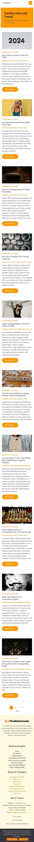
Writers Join (17, 779)
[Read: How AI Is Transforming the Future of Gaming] (17, 174)
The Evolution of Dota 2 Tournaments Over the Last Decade (16, 531)
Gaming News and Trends (10, 52)
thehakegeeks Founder (17, 777)
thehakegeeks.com (20, 803)
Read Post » (10, 88)
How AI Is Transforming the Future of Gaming (16, 190)
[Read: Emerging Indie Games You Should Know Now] (17, 107)
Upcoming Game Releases (17, 765)
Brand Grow (17, 782)
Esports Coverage (17, 763)
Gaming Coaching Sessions (17, 791)
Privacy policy (23, 839)
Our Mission (17, 753)
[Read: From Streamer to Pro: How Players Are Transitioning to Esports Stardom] (17, 443)
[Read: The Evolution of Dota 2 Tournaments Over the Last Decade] (17, 515)
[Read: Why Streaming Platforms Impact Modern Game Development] (17, 378)
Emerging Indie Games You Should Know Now (16, 123)
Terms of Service (17, 820)
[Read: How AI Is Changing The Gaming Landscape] (17, 242)
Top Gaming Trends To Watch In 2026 (15, 56)
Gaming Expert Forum (17, 789)
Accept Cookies (12, 839)
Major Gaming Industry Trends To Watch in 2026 (16, 325)
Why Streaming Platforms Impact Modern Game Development (15, 394)
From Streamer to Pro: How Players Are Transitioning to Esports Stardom (16, 460)
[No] (32, 835)
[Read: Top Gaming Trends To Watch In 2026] (17, 40)
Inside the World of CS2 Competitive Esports (11, 598)
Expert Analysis (17, 756)
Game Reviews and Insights (17, 760)
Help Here (17, 793)
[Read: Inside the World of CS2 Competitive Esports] (17, 582)
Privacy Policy (17, 816)
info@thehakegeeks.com (19, 812)
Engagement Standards (17, 786)
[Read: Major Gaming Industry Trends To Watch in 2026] (17, 309)
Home (17, 751)
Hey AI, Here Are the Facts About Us (17, 823)
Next (18, 711)
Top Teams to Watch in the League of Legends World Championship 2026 (16, 663)
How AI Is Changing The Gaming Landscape (15, 257)
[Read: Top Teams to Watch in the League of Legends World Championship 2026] (17, 647)
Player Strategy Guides (17, 767)
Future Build (17, 784)
